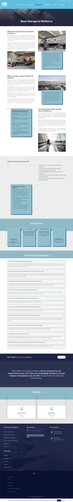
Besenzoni (6, 461)
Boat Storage (38, 4)
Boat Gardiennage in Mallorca (10, 437)
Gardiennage (47, 4)
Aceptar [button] (59, 500)
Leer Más (63, 500)
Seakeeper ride (7, 458)
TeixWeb (43, 496)
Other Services (7, 443)
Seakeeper (6, 455)
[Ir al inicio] (4, 4)
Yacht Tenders (29, 4)
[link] (14, 237)
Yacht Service (20, 4)
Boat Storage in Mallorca (9, 434)
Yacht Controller (7, 467)
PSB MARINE (30, 496)
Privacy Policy (10, 482)
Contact (62, 4)
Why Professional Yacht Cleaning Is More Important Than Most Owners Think (35, 436)
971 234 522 (68, 1)
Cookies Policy (10, 485)
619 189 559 (61, 1)
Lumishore (6, 464)
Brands (54, 4)
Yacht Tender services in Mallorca (11, 440)
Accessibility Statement (11, 491)
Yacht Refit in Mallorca (8, 431)
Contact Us (6, 446)
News (8, 479)
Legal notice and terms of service (13, 488)
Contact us (61, 357)
